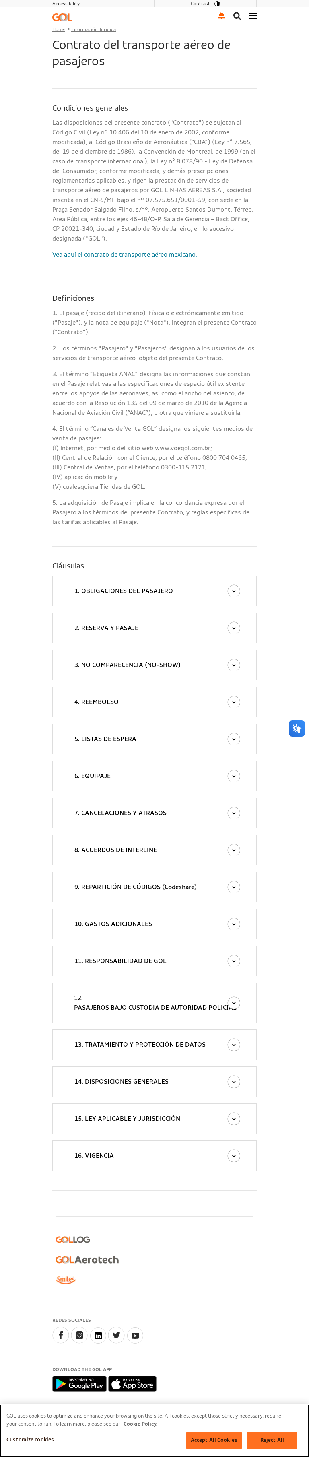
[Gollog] (73, 1239)
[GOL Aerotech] (87, 1259)
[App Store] (132, 1383)
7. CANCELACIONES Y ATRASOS (120, 813)
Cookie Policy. (140, 1424)
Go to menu (68, 10)
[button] (221, 15)
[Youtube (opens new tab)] (134, 1341)
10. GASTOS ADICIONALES (113, 924)
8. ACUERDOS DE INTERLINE (115, 850)
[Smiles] (66, 1280)
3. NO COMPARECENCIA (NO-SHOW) (127, 665)
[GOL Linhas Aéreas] (62, 17)
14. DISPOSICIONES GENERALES (121, 1081)
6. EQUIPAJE (92, 776)
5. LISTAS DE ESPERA (105, 739)
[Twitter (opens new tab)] (116, 1341)
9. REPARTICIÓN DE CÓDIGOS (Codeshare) (135, 887)
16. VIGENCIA (94, 1155)
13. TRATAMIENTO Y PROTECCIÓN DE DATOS (140, 1044)
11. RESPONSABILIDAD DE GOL (120, 961)
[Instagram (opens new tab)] (79, 1341)
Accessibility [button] (66, 3)
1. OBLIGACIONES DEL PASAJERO (123, 591)
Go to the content (77, 10)
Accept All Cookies (214, 1440)
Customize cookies (30, 1440)
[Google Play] (80, 1383)
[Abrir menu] (253, 15)
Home (58, 29)
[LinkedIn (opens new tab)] (97, 1341)
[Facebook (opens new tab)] (60, 1341)
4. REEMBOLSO (96, 702)
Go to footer (70, 10)
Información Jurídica (93, 29)
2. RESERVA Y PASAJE (106, 628)
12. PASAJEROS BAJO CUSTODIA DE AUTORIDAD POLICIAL (155, 1003)
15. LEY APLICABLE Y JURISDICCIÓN (127, 1118)
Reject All (272, 1440)
